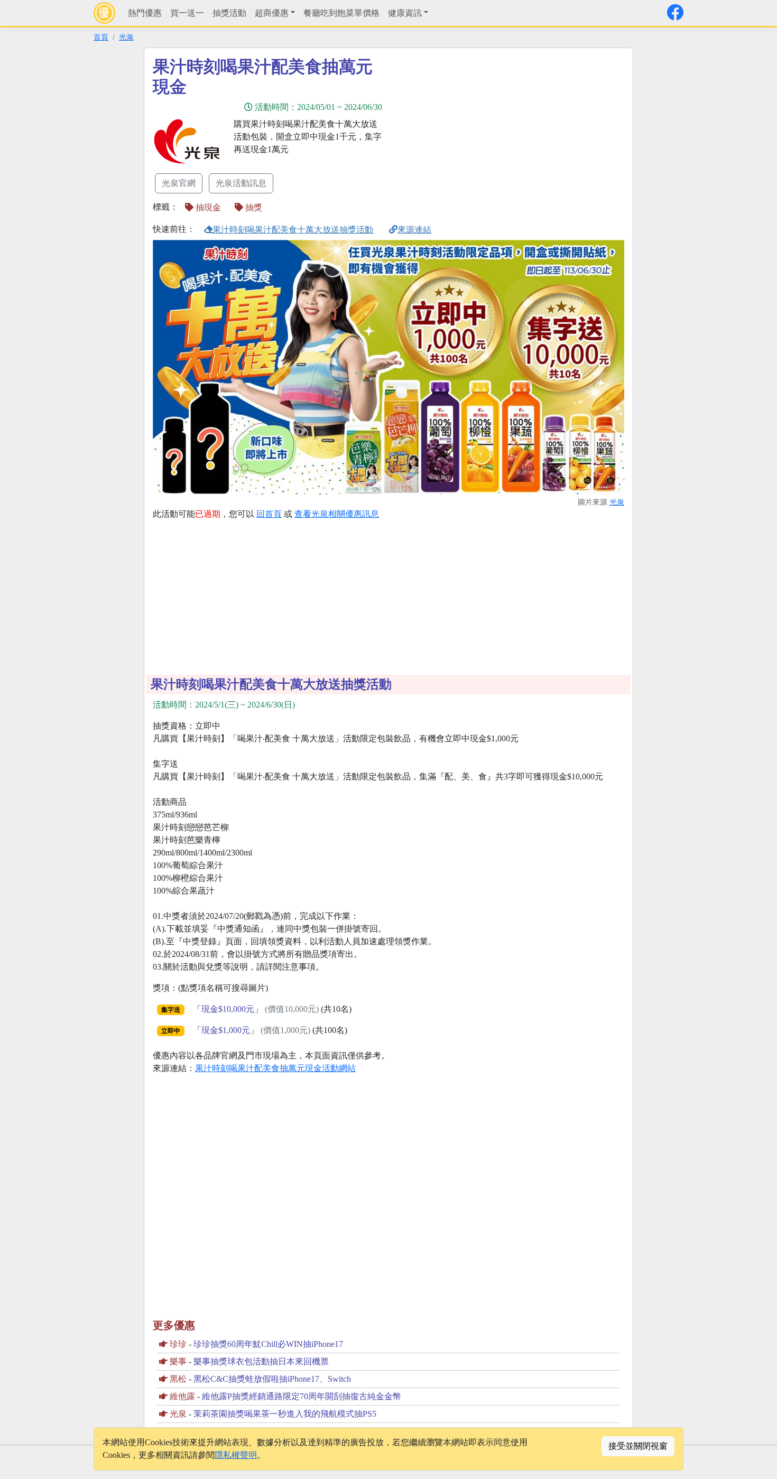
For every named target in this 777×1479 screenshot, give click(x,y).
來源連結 (414, 229)
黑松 (178, 1378)
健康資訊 (405, 12)
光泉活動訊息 (241, 183)
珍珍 (178, 1344)
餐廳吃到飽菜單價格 (341, 12)
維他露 (182, 1396)
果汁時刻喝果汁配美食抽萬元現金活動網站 (275, 1068)
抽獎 (252, 207)
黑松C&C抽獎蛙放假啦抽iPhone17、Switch (272, 1378)
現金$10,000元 (227, 1008)
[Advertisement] (483, 130)
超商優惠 (272, 12)
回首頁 (269, 513)
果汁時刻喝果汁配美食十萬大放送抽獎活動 (292, 229)
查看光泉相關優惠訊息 (336, 513)
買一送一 (187, 12)
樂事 (178, 1361)
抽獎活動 (229, 12)
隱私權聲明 (236, 1454)
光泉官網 (179, 183)
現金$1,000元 (225, 1030)
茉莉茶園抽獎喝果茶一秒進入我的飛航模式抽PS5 (284, 1413)
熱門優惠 (145, 12)
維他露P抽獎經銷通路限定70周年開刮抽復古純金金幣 (301, 1396)
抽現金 (207, 207)
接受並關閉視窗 (638, 1445)
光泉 (126, 37)
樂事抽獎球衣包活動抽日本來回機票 (261, 1361)
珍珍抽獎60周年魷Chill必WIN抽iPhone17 (268, 1344)
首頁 (101, 37)
